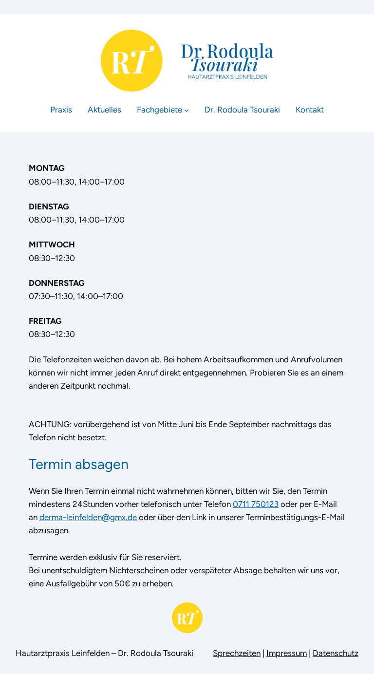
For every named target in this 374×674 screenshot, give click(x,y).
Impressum (286, 653)
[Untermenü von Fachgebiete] (186, 109)
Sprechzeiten (237, 653)
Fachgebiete (159, 109)
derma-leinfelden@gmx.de (88, 517)
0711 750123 (256, 504)
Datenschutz (335, 653)
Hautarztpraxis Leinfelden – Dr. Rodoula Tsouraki (104, 653)
